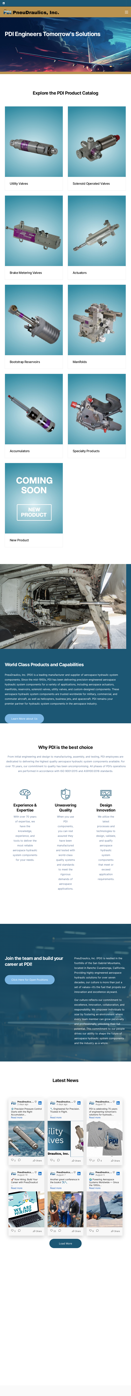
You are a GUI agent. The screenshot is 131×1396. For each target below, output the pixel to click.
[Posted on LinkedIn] (40, 1103)
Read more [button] (16, 1117)
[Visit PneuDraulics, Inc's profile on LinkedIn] (14, 1103)
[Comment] (18, 1160)
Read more (33, 160)
